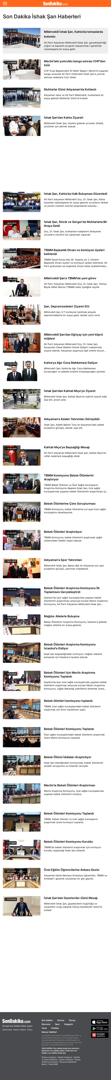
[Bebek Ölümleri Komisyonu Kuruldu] (21, 851)
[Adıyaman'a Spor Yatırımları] (21, 570)
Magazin (68, 1024)
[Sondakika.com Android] (100, 1028)
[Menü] (5, 3)
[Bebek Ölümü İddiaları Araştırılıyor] (21, 767)
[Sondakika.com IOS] (100, 1022)
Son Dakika (47, 1020)
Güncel (60, 1020)
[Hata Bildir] (53, 1064)
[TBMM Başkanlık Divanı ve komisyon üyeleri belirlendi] (21, 260)
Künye (29, 1030)
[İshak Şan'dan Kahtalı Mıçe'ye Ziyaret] (21, 401)
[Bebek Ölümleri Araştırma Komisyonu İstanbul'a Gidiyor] (21, 654)
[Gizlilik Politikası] (65, 1057)
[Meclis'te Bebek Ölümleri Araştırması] (21, 795)
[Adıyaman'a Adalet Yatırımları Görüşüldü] (21, 429)
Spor (57, 1024)
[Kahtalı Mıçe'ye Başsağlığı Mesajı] (21, 457)
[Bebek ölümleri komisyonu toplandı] (21, 710)
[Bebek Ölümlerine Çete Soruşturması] (21, 513)
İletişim (23, 1030)
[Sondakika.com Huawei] (100, 1035)
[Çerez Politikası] (66, 1059)
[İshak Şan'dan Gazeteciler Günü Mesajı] (21, 908)
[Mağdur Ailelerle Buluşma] (21, 626)
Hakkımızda (7, 1030)
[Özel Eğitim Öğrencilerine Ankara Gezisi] (21, 879)
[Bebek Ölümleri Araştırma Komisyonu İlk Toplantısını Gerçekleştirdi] (21, 598)
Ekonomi (46, 1024)
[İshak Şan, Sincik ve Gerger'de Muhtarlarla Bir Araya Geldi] (21, 232)
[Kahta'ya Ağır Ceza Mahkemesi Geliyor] (21, 372)
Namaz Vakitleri (49, 1032)
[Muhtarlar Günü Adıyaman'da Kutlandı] (21, 99)
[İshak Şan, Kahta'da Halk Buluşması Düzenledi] (21, 203)
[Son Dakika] (55, 3)
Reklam (16, 1030)
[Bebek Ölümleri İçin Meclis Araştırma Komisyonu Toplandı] (21, 682)
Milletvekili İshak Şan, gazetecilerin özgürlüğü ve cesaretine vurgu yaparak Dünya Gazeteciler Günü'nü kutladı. (73, 907)
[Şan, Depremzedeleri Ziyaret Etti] (21, 316)
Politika (55, 1028)
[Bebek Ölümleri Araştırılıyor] (21, 541)
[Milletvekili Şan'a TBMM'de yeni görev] (21, 288)
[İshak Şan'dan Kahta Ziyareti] (21, 127)
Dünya (72, 1020)
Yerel (44, 1028)
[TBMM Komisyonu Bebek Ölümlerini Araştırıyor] (21, 485)
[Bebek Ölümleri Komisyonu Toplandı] (21, 739)
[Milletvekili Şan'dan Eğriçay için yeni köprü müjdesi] (21, 344)
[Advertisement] (55, 164)
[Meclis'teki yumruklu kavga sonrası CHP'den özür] (21, 71)
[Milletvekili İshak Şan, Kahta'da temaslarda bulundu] (21, 41)
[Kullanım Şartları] (49, 1057)
